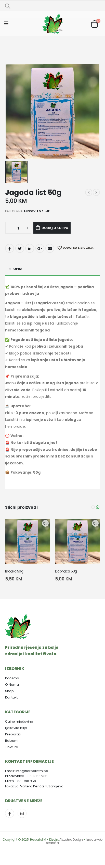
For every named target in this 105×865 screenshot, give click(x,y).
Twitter (19, 248)
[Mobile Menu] (8, 23)
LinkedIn (29, 248)
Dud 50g (62, 571)
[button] (93, 507)
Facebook (9, 248)
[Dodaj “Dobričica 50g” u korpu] (41, 527)
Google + (39, 248)
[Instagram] (22, 813)
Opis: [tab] (17, 268)
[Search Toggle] (8, 6)
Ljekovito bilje (36, 211)
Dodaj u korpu (55, 227)
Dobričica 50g (16, 571)
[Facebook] (9, 813)
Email (49, 248)
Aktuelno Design (71, 839)
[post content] (27, 541)
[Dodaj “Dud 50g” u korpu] (91, 527)
